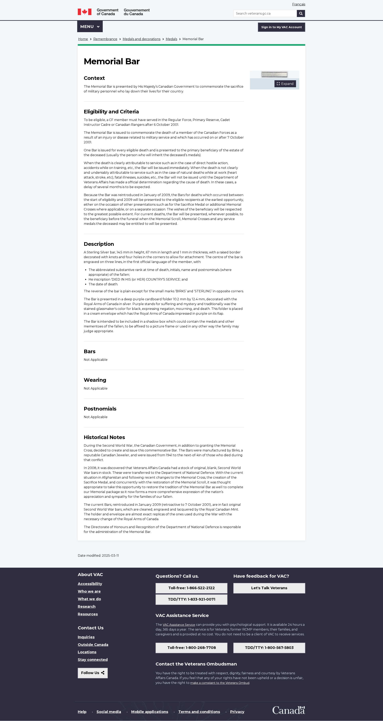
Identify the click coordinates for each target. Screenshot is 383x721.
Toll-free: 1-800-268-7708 (191, 648)
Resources (88, 614)
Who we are (89, 591)
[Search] (301, 13)
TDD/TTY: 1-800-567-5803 (269, 648)
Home (83, 39)
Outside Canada (93, 645)
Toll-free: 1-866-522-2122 (191, 588)
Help (82, 712)
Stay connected (93, 660)
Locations (87, 652)
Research (87, 606)
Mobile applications (149, 712)
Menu (87, 26)
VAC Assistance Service (179, 625)
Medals (171, 39)
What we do (89, 599)
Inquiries (86, 637)
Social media (109, 712)
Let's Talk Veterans (269, 588)
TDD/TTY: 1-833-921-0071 (191, 599)
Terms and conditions (199, 712)
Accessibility (90, 584)
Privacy (237, 712)
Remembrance (105, 39)
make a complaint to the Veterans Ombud (219, 683)
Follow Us (94, 674)
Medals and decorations (141, 39)
